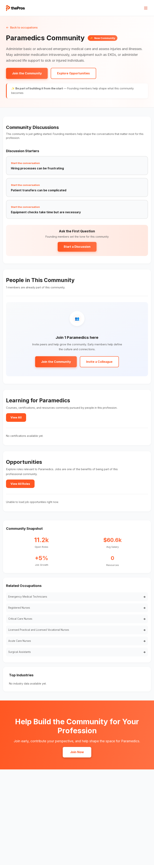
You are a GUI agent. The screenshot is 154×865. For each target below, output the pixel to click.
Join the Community (27, 73)
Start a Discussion (77, 246)
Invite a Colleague (99, 362)
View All (16, 417)
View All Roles (20, 483)
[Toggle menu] (145, 8)
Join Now (77, 752)
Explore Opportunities (73, 73)
